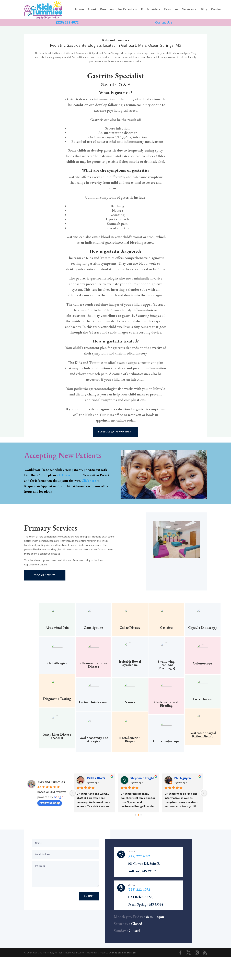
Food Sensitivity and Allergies (93, 739)
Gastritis (166, 627)
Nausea (130, 702)
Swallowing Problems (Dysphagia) (166, 664)
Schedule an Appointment (115, 432)
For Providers (150, 9)
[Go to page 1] (138, 815)
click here (64, 475)
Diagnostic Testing (57, 698)
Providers (107, 9)
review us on (47, 803)
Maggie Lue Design (124, 952)
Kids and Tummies (51, 782)
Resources (171, 9)
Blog (204, 9)
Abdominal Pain (57, 627)
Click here (89, 480)
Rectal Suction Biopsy (130, 739)
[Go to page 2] (141, 814)
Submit (89, 896)
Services (188, 9)
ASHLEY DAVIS (95, 778)
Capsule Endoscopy (202, 627)
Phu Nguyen (182, 778)
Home (79, 9)
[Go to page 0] (135, 814)
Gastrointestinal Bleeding (166, 704)
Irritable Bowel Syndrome (130, 663)
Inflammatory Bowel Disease (93, 665)
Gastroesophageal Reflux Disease (203, 734)
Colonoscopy (202, 663)
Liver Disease (202, 699)
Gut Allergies (57, 663)
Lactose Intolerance (93, 702)
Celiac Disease (130, 627)
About (92, 9)
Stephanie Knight (142, 778)
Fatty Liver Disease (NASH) (57, 736)
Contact (217, 9)
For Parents (125, 9)
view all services (44, 575)
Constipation (93, 627)
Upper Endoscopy (166, 741)
